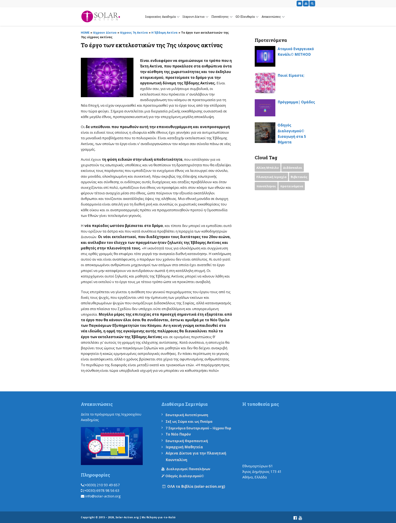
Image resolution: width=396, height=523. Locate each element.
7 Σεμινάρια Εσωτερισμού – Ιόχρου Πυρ (198, 428)
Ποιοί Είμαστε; (291, 75)
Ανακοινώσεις (271, 17)
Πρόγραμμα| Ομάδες (296, 102)
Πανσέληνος (220, 17)
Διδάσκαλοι (292, 167)
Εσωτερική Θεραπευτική (187, 441)
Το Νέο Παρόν (178, 434)
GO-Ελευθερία (245, 17)
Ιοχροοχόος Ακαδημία (160, 17)
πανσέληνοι (266, 186)
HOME (85, 32)
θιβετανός (299, 177)
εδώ (103, 419)
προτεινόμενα (291, 186)
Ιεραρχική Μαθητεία (184, 447)
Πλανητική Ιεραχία (271, 177)
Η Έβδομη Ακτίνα (164, 32)
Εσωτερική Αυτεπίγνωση (187, 415)
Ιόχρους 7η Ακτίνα (134, 32)
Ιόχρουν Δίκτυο (194, 17)
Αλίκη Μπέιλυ (267, 167)
